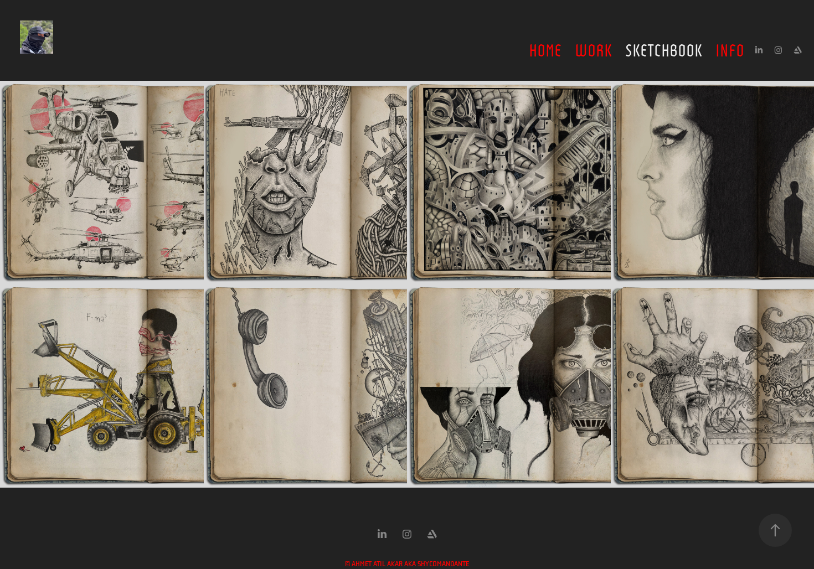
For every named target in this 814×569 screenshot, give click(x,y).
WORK (593, 49)
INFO (729, 49)
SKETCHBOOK (663, 49)
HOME (545, 49)
